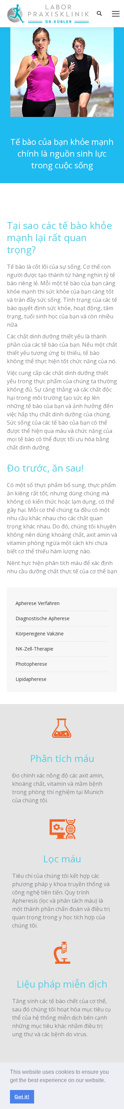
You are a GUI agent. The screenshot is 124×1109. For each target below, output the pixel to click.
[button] (108, 1081)
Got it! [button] (21, 1096)
